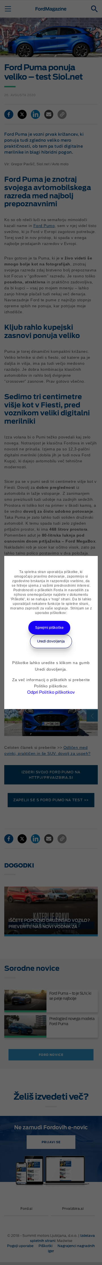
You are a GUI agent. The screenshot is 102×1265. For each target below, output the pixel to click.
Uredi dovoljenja (51, 641)
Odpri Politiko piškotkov (51, 692)
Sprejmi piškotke (49, 627)
